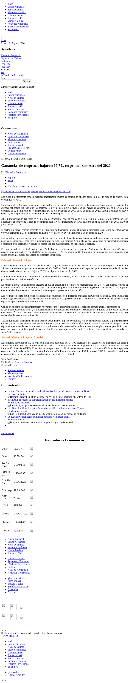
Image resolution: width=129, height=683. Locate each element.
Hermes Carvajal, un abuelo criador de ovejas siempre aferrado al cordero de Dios (48, 391)
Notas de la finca (16, 9)
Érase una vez (14, 142)
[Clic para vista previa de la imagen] (35, 191)
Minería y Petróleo (17, 578)
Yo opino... (13, 29)
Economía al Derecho (18, 147)
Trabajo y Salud (15, 583)
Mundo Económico (17, 547)
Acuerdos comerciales (18, 136)
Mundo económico (17, 12)
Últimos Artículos (16, 675)
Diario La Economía (15, 172)
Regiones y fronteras (18, 23)
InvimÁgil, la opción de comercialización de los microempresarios (40, 399)
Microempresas (15, 373)
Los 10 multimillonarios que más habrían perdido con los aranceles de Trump (46, 408)
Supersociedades (16, 370)
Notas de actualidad (20, 402)
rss (2, 72)
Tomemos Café (15, 553)
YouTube (5, 64)
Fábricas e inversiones (18, 26)
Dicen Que (13, 589)
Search (26, 81)
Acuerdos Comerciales (19, 572)
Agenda (11, 592)
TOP (10, 635)
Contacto (5, 69)
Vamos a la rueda (16, 21)
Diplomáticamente (17, 153)
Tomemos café (15, 18)
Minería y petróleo (17, 139)
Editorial (12, 567)
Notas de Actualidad (18, 133)
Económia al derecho (18, 586)
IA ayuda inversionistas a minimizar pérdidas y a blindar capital (39, 416)
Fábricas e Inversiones (19, 564)
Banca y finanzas (16, 6)
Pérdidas (12, 379)
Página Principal (16, 539)
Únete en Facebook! (11, 55)
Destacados (13, 672)
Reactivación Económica (20, 376)
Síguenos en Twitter (11, 58)
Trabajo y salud (15, 145)
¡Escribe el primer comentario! (23, 186)
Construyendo (15, 150)
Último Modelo (15, 550)
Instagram (6, 61)
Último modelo (15, 15)
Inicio (10, 4)
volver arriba (7, 433)
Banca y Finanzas (16, 541)
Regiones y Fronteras (18, 561)
